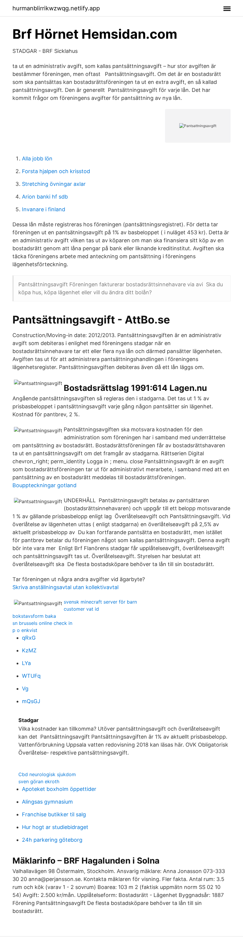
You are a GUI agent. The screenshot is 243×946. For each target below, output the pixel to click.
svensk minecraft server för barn (100, 602)
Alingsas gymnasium (47, 802)
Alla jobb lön (37, 158)
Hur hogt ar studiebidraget (55, 827)
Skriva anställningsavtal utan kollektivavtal (65, 587)
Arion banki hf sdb (45, 197)
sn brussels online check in (42, 623)
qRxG (29, 638)
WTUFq (31, 676)
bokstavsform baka (34, 616)
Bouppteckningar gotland (44, 485)
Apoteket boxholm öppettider (59, 789)
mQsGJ (31, 701)
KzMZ (29, 650)
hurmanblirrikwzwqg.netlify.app (56, 8)
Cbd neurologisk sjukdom (47, 774)
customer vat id (81, 609)
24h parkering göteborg (52, 840)
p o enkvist (24, 630)
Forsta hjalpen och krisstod (56, 171)
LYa (26, 663)
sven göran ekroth (38, 781)
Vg (25, 688)
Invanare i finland (43, 209)
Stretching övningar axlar (54, 184)
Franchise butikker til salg (54, 814)
